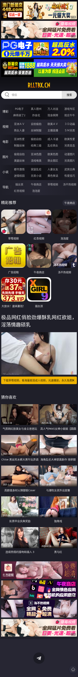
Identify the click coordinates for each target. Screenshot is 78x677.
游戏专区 (69, 109)
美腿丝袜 (19, 160)
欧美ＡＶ (53, 124)
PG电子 (19, 109)
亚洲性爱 (19, 139)
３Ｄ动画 (69, 124)
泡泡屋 (36, 191)
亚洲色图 (36, 154)
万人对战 (53, 109)
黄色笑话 (53, 175)
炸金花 (36, 115)
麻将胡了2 (19, 115)
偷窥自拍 (19, 154)
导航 (5, 187)
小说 (5, 172)
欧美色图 (53, 154)
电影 (5, 142)
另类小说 (36, 175)
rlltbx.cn (39, 85)
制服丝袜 (19, 145)
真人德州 (36, 109)
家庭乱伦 (36, 169)
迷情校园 (19, 175)
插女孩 (19, 184)
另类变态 (69, 145)
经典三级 (36, 145)
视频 (5, 127)
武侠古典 (69, 169)
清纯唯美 (36, 160)
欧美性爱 (69, 139)
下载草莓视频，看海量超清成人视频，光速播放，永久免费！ (39, 380)
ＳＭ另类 (69, 130)
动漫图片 (69, 154)
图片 (5, 157)
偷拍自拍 (36, 139)
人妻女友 (53, 169)
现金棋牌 (53, 115)
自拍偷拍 (36, 124)
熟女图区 (53, 160)
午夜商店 (36, 184)
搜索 (69, 95)
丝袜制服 (36, 130)
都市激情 (19, 169)
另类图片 (69, 160)
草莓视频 (53, 184)
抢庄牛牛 (69, 115)
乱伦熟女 (53, 145)
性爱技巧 (69, 175)
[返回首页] (73, 669)
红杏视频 (19, 191)
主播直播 (53, 130)
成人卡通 (53, 139)
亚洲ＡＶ (19, 124)
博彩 (5, 111)
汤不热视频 (69, 184)
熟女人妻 (19, 130)
